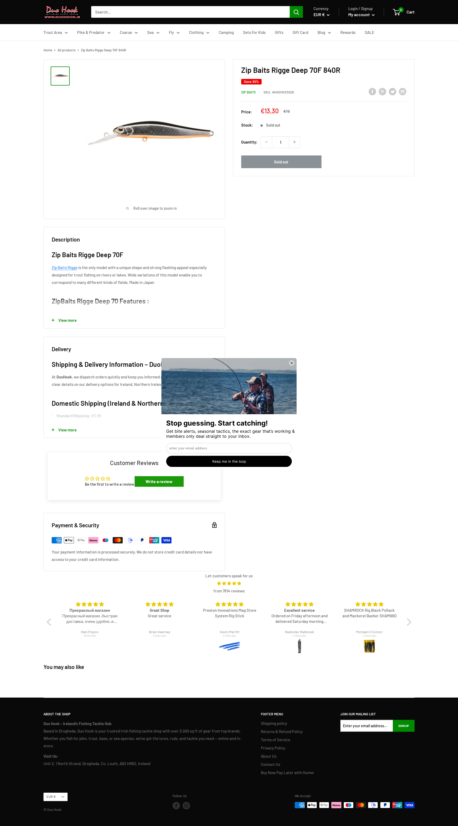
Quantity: (249, 142)
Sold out (281, 161)
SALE (369, 32)
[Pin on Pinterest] (382, 91)
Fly (171, 32)
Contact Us (270, 764)
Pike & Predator (91, 32)
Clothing (196, 32)
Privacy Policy (273, 747)
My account (359, 14)
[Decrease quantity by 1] (266, 142)
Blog (321, 32)
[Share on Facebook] (372, 91)
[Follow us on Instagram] (186, 805)
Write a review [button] (159, 481)
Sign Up (403, 725)
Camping (226, 32)
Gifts (279, 32)
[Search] (296, 12)
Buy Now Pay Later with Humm (287, 772)
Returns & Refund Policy (282, 731)
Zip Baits (248, 92)
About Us (268, 756)
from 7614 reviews (229, 590)
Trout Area (52, 32)
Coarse (126, 32)
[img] (229, 583)
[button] (50, 622)
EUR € (51, 796)
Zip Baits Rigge (64, 267)
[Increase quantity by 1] (294, 142)
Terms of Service (275, 739)
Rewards (347, 32)
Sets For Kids (254, 32)
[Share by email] (402, 91)
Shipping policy (274, 723)
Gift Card (300, 32)
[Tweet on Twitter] (392, 91)
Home (47, 50)
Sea (150, 32)
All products (67, 50)
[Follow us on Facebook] (176, 805)
